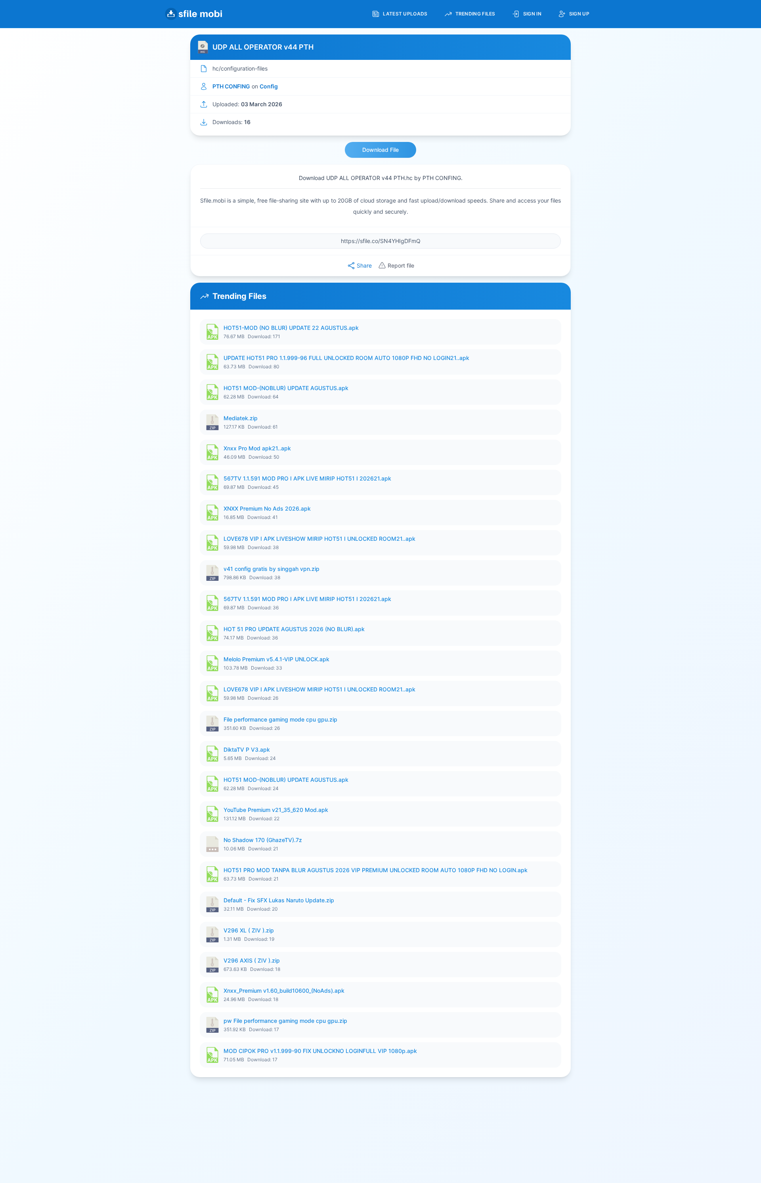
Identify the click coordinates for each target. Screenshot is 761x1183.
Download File (380, 149)
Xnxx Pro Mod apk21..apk (257, 448)
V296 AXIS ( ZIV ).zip (252, 960)
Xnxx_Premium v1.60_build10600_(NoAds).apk (284, 990)
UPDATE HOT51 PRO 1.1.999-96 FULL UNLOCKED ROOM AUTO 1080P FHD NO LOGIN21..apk (346, 357)
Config (269, 86)
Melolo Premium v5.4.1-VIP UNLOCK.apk (276, 659)
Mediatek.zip (241, 418)
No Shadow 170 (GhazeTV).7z (263, 840)
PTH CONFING (231, 86)
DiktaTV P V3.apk (247, 749)
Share (364, 265)
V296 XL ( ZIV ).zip (249, 930)
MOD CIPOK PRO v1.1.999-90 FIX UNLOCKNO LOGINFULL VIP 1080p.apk (320, 1050)
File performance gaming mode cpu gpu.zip (280, 719)
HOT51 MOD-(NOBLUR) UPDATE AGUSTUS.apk (286, 388)
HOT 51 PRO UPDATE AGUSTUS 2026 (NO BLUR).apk (294, 629)
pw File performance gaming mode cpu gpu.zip (285, 1020)
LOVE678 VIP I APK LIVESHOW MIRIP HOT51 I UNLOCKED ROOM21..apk (319, 538)
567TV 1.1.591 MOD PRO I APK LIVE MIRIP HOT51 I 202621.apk (307, 478)
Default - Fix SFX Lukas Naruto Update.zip (279, 900)
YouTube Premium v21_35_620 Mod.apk (276, 809)
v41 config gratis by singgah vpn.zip (271, 568)
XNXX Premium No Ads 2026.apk (267, 508)
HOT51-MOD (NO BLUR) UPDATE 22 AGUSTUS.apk (291, 327)
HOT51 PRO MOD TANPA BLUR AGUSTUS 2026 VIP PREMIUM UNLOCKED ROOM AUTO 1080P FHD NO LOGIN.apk (376, 870)
